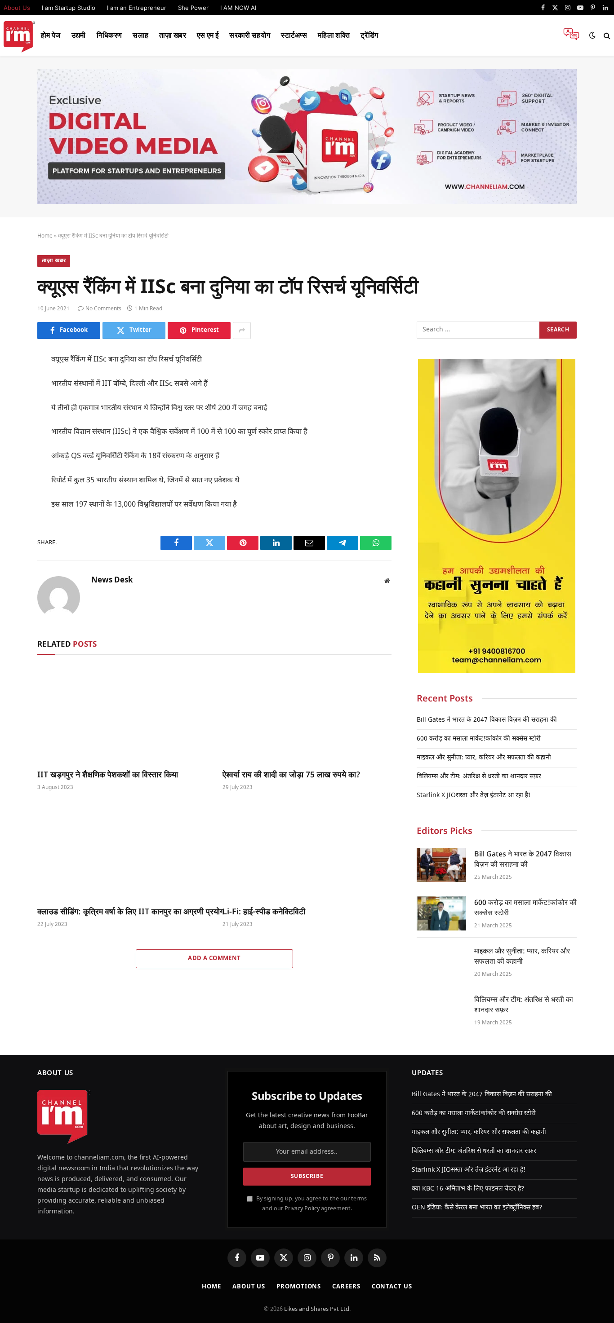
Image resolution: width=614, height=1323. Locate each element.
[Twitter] (13, 403)
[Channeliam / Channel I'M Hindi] (19, 35)
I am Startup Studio (68, 7)
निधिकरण (109, 35)
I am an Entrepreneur (136, 7)
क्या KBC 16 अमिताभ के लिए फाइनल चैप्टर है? (468, 1189)
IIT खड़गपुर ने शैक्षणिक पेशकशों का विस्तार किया (107, 774)
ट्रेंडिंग (369, 35)
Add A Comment (214, 958)
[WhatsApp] (13, 504)
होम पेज (51, 35)
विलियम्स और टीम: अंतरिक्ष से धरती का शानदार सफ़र (479, 776)
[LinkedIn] (13, 423)
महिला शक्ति (334, 35)
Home (45, 236)
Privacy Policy (302, 1209)
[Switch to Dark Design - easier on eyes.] (592, 35)
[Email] (13, 464)
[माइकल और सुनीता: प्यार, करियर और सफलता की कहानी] (441, 962)
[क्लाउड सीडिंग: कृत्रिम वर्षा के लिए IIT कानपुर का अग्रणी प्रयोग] (121, 851)
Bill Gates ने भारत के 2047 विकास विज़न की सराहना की (487, 720)
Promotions (298, 1287)
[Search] (606, 36)
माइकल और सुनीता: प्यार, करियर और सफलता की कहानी (484, 758)
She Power (193, 7)
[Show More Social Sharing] (242, 330)
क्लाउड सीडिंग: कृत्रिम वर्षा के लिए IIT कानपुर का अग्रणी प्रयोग (121, 911)
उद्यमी (78, 35)
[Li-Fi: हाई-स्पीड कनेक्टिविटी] (307, 851)
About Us (248, 1287)
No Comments (103, 309)
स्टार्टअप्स (294, 35)
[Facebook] (13, 383)
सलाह (140, 35)
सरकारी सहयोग (249, 35)
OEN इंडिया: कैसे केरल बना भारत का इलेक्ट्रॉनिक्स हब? (477, 1208)
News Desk (112, 580)
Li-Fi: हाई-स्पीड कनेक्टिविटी (263, 911)
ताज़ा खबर (172, 35)
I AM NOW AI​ (238, 7)
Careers (346, 1287)
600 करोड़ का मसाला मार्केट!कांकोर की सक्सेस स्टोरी (479, 739)
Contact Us (392, 1287)
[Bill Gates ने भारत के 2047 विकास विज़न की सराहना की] (441, 865)
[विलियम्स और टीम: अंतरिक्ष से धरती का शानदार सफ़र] (441, 1010)
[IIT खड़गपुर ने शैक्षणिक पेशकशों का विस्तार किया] (121, 714)
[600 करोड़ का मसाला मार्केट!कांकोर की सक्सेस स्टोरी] (441, 913)
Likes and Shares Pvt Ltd (316, 1309)
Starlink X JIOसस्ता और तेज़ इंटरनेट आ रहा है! (473, 795)
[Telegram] (13, 484)
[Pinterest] (13, 444)
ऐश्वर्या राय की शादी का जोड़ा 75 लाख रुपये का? (291, 774)
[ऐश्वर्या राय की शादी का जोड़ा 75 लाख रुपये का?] (307, 714)
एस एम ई (207, 35)
